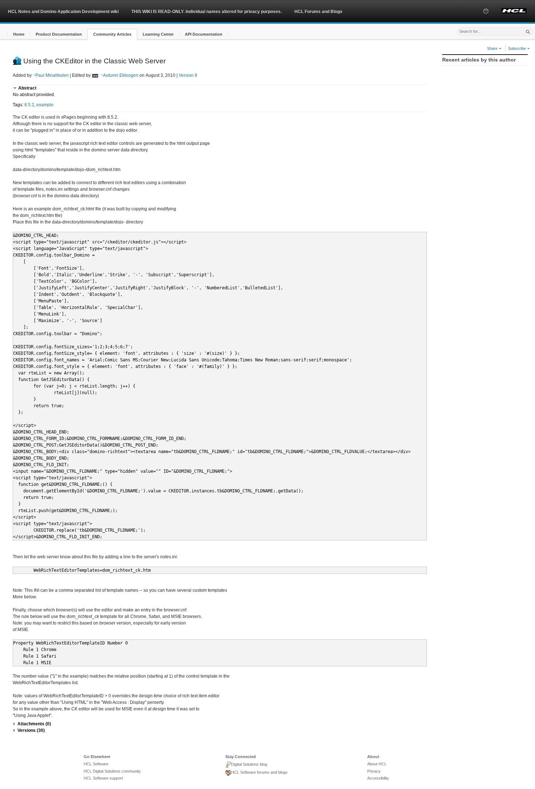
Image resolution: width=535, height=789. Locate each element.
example (45, 104)
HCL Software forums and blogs (259, 772)
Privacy (374, 771)
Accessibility (378, 778)
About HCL (377, 764)
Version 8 (188, 75)
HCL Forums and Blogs (318, 11)
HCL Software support (103, 778)
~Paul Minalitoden (51, 75)
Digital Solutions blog (249, 764)
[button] (486, 17)
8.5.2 (29, 104)
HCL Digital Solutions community (112, 771)
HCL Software (96, 764)
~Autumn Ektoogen (119, 75)
